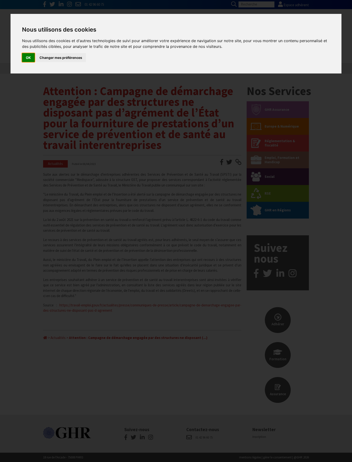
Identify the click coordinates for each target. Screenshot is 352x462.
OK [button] (28, 58)
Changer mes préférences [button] (61, 58)
